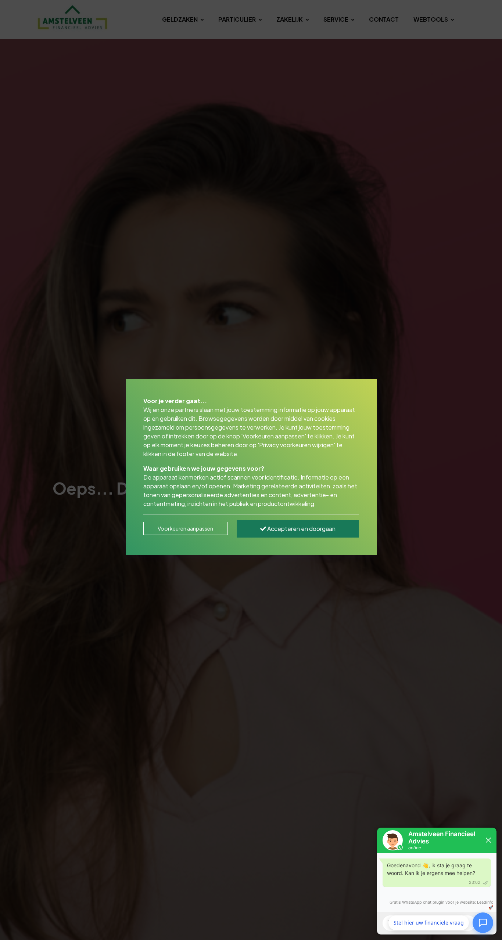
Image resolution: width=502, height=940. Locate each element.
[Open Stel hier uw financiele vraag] (483, 921)
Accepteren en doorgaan (301, 528)
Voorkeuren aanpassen (185, 528)
